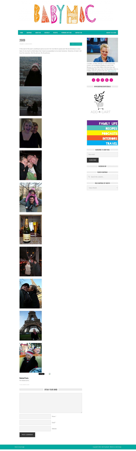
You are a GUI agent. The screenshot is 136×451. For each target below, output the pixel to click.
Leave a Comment (76, 44)
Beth (30, 44)
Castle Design (118, 446)
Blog (27, 384)
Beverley (47, 33)
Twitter (114, 73)
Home (21, 33)
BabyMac (28, 33)
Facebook (90, 73)
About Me (38, 33)
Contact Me (78, 33)
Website (54, 428)
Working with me (66, 33)
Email (53, 422)
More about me (112, 70)
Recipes (54, 33)
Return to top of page (19, 446)
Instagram (106, 73)
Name (53, 416)
